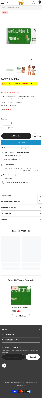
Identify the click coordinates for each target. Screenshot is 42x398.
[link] (11, 264)
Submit (33, 357)
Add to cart (16, 136)
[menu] (2, 2)
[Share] (39, 136)
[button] (35, 59)
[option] (21, 36)
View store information (12, 159)
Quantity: (4, 119)
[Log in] (33, 3)
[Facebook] (4, 365)
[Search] (8, 3)
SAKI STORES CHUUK (15, 103)
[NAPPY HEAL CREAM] (21, 295)
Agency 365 (14, 382)
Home (3, 8)
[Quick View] (29, 287)
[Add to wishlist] (35, 136)
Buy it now (21, 142)
